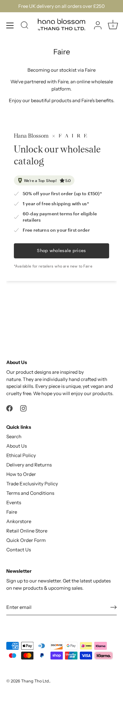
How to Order (21, 474)
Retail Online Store (26, 531)
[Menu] (10, 25)
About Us (16, 446)
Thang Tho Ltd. (35, 681)
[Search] (25, 26)
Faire (11, 512)
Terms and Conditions (30, 493)
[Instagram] (23, 408)
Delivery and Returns (29, 465)
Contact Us (18, 550)
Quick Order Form (26, 540)
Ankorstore (18, 521)
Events (13, 502)
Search (13, 436)
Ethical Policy (21, 455)
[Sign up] (113, 607)
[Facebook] (9, 408)
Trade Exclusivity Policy (32, 484)
